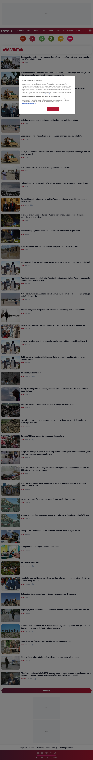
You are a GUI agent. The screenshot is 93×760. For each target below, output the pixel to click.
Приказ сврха (40, 109)
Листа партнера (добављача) (29, 103)
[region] (47, 95)
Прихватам (53, 109)
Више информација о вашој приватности (54, 94)
